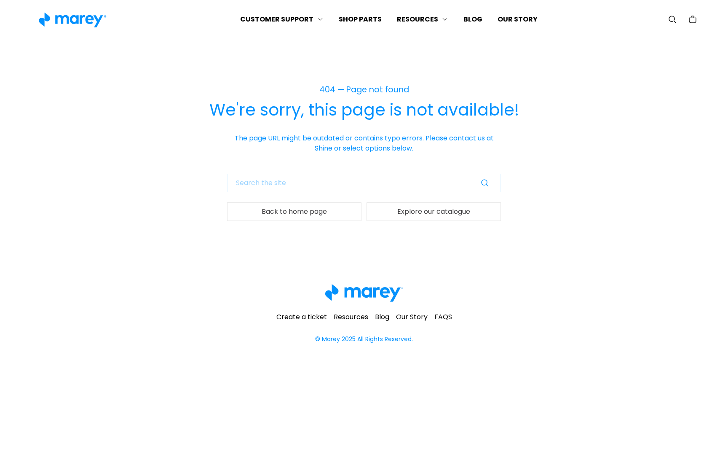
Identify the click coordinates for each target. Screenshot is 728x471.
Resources (351, 317)
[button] (672, 19)
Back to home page (294, 211)
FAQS (443, 317)
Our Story (412, 317)
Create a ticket (301, 317)
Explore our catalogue (433, 211)
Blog (382, 317)
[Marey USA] (72, 19)
